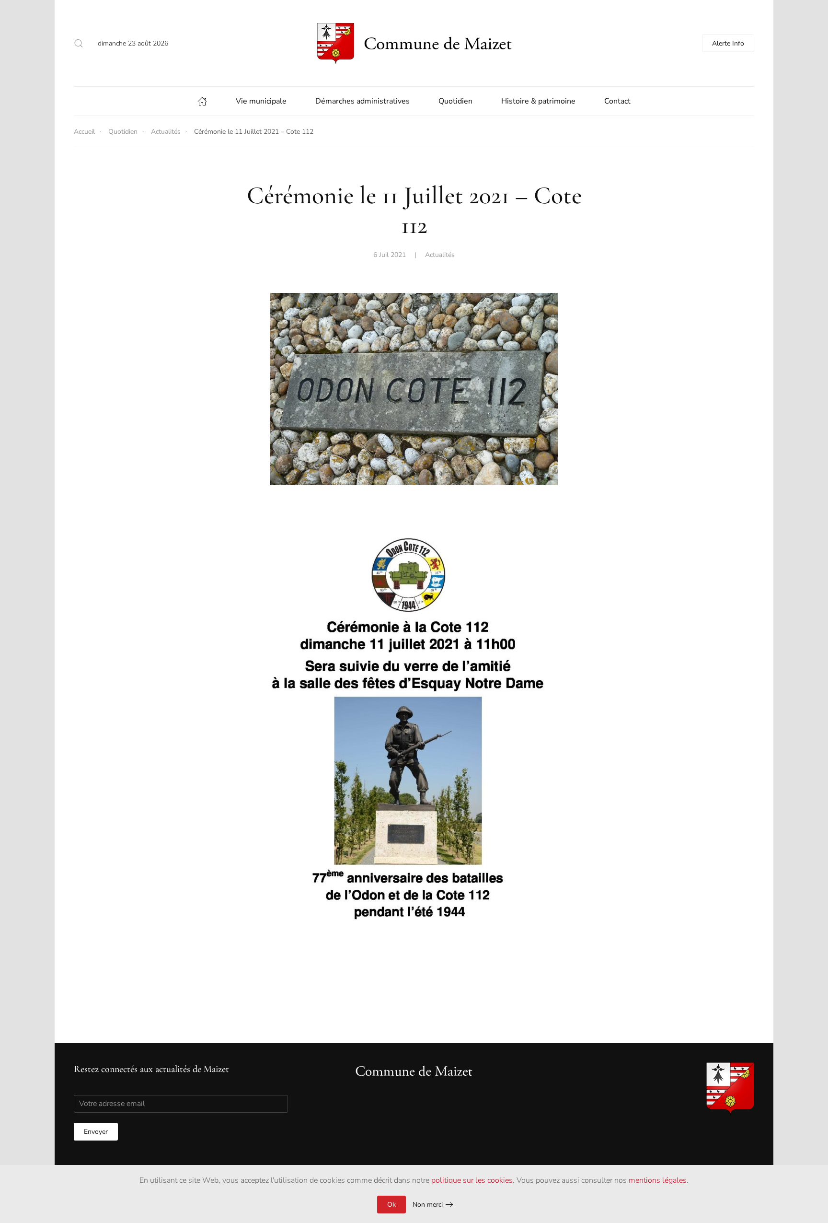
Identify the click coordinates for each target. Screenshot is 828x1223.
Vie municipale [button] (261, 101)
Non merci (428, 1204)
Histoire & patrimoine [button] (538, 101)
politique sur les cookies (472, 1180)
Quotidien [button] (455, 101)
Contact (617, 101)
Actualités (440, 254)
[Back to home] (414, 43)
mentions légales (658, 1180)
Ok (391, 1204)
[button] (78, 43)
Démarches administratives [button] (362, 101)
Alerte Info (728, 43)
